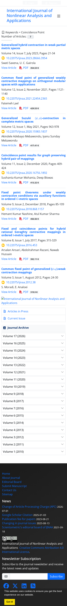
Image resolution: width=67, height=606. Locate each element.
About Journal (11, 478)
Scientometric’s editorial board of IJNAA (27, 527)
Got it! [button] (9, 602)
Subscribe (56, 576)
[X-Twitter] (15, 587)
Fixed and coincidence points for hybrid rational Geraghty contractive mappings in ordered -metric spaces (33, 232)
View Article (8, 68)
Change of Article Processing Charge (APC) (29, 507)
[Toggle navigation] (59, 16)
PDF (31, 68)
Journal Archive (18, 328)
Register (52, 3)
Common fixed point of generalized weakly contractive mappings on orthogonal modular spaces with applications (33, 81)
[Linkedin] (24, 587)
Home (6, 474)
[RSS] (33, 587)
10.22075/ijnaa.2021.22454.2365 (26, 98)
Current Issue (16, 318)
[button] (34, 595)
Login (31, 3)
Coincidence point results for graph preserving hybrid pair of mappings (33, 156)
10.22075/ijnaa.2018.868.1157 (25, 209)
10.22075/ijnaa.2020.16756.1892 (26, 173)
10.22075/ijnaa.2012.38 (21, 282)
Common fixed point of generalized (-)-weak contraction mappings (33, 270)
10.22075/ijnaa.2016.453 (21, 245)
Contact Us (9, 490)
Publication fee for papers (19, 519)
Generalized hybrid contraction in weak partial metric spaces (33, 46)
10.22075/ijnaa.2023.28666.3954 (26, 58)
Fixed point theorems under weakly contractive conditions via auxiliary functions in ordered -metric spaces (33, 195)
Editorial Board (11, 482)
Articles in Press (17, 311)
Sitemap (7, 494)
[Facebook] (6, 587)
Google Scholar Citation (17, 515)
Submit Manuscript (14, 486)
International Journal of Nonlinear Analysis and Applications (29, 15)
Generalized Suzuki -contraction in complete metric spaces (33, 119)
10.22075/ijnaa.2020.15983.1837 (26, 131)
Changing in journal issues (19, 523)
